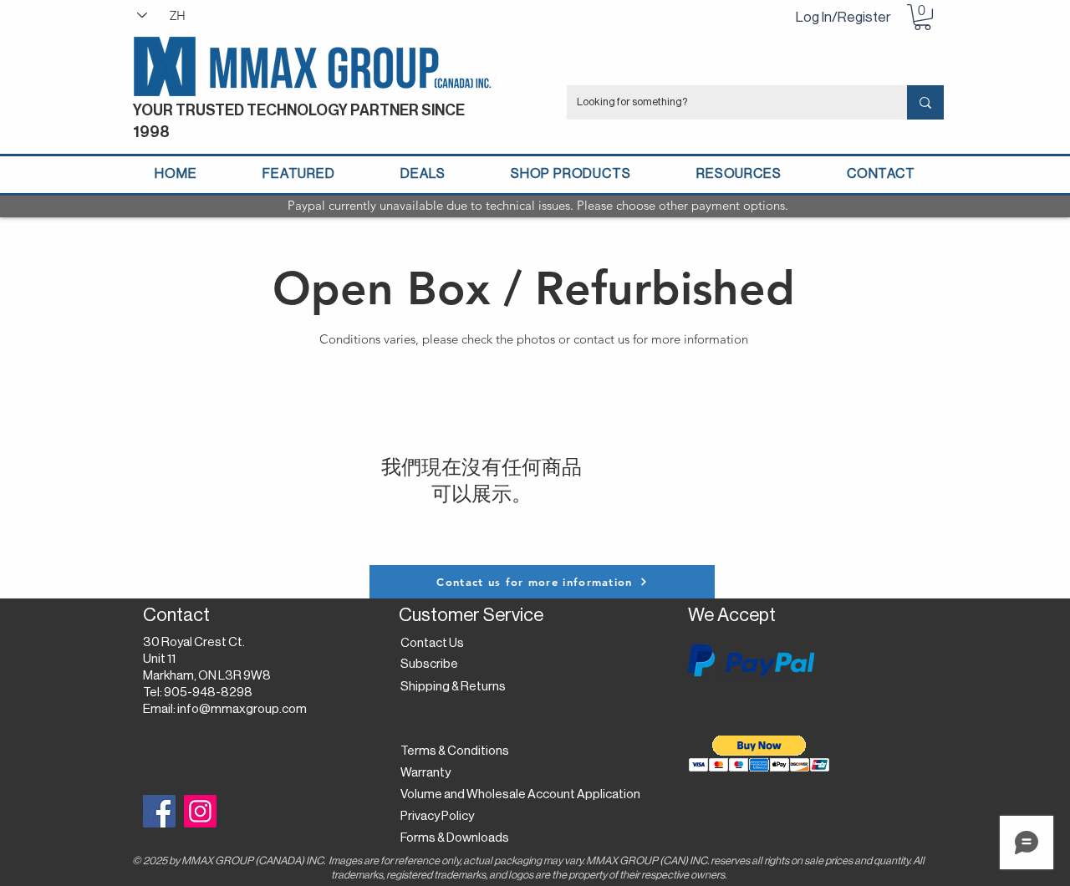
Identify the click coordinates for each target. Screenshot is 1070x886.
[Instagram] (200, 811)
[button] (922, 17)
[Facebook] (159, 811)
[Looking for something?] (925, 102)
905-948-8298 (208, 692)
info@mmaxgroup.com (242, 709)
